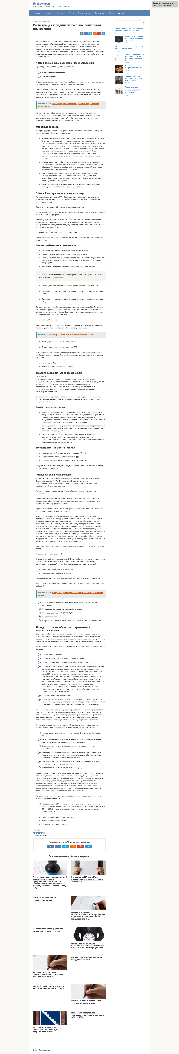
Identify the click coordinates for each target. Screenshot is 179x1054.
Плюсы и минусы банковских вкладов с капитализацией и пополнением (133, 90)
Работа (71, 13)
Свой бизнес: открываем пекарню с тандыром (134, 67)
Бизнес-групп (42, 3)
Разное (111, 13)
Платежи (60, 13)
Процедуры (99, 13)
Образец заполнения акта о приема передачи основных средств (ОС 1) (129, 29)
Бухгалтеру (49, 13)
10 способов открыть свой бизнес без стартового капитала (130, 48)
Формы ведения (84, 13)
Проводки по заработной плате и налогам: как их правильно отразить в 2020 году (134, 57)
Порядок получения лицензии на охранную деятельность (134, 78)
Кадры (37, 13)
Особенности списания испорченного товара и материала (134, 38)
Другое (121, 13)
